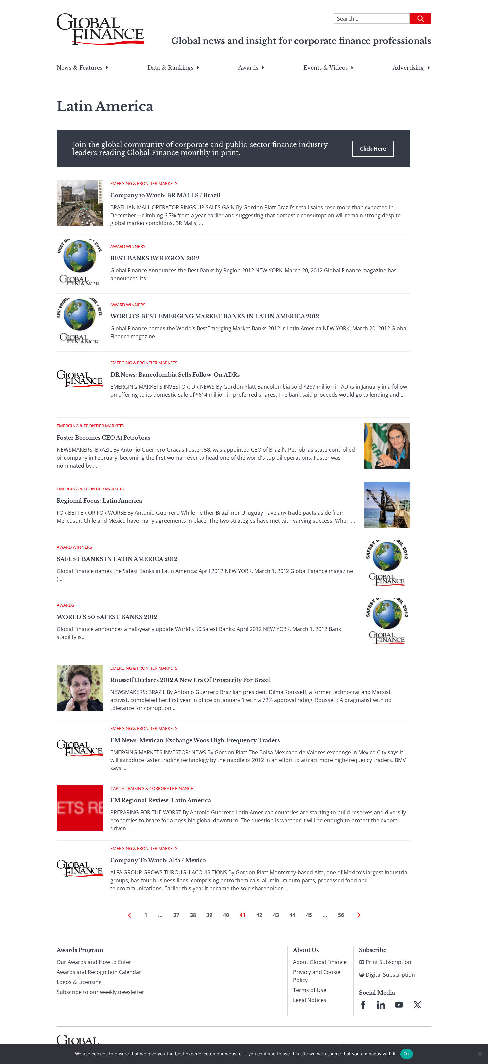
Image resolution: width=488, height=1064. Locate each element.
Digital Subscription (390, 974)
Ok (407, 1053)
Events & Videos (325, 67)
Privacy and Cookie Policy (316, 976)
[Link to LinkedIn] (381, 1005)
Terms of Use (309, 990)
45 (309, 915)
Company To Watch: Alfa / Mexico (158, 860)
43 (276, 915)
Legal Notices (309, 1000)
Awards (248, 67)
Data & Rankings (170, 67)
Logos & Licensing (79, 982)
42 (259, 915)
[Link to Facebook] (363, 1005)
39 (209, 915)
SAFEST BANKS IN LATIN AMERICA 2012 (117, 559)
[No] (479, 1054)
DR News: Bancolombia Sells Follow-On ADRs (175, 374)
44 (292, 915)
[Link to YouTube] (399, 1005)
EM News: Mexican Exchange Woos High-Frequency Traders (195, 740)
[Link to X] (417, 1005)
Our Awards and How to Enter (94, 962)
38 (193, 915)
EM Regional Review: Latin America (160, 800)
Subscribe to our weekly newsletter (100, 992)
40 (226, 915)
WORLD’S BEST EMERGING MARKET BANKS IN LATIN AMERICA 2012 (214, 316)
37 (176, 915)
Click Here (373, 148)
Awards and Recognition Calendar (99, 972)
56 (341, 915)
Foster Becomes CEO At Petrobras (103, 437)
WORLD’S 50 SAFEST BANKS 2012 (107, 617)
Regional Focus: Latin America (99, 500)
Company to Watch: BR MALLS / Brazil (165, 195)
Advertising (408, 67)
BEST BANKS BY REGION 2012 (154, 258)
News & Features (79, 67)
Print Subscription (388, 962)
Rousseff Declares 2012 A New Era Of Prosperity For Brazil (190, 680)
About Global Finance (320, 962)
